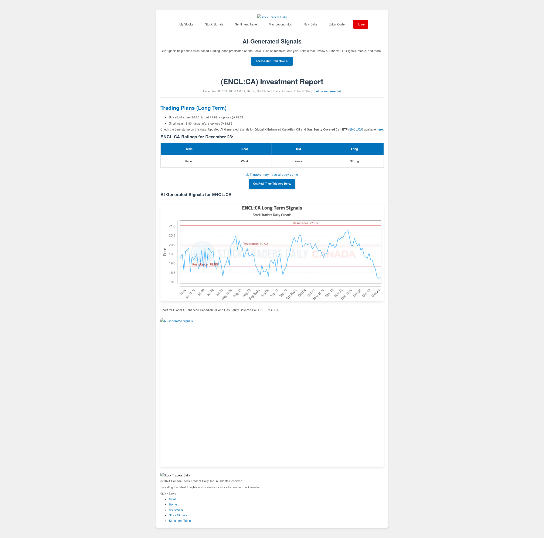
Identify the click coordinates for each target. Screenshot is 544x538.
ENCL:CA (355, 129)
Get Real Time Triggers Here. (272, 183)
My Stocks (186, 24)
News (172, 499)
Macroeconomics (280, 24)
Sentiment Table (246, 24)
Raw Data (310, 24)
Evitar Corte (337, 24)
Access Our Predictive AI (272, 61)
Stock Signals (214, 24)
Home (361, 24)
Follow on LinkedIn (327, 91)
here (380, 129)
